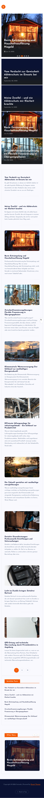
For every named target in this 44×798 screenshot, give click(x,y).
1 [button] (17, 56)
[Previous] (34, 734)
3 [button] (21, 56)
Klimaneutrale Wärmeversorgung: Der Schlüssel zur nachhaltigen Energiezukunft (21, 369)
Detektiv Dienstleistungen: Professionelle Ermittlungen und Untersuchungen (18, 539)
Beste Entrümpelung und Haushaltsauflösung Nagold (20, 763)
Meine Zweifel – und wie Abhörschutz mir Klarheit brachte (19, 101)
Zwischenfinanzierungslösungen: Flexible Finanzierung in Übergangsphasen (22, 43)
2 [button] (19, 56)
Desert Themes (35, 784)
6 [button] (28, 56)
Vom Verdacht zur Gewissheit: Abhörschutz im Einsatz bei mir (21, 74)
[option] (22, 35)
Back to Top (23, 792)
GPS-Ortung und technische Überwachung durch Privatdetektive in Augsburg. (21, 645)
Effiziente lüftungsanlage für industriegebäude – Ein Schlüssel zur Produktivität (21, 426)
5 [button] (26, 56)
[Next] (37, 734)
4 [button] (23, 56)
